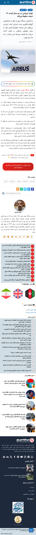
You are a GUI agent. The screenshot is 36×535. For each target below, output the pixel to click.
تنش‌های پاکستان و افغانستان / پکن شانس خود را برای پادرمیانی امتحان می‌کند (14, 383)
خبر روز (6, 181)
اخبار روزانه (25, 181)
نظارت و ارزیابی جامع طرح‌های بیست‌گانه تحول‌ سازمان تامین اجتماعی (17, 272)
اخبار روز (32, 181)
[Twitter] (11, 457)
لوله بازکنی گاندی (31, 310)
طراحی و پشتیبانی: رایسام (6, 533)
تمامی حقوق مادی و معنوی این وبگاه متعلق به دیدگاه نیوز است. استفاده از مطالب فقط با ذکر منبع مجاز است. (18, 530)
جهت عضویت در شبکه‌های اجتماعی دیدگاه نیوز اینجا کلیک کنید (18, 166)
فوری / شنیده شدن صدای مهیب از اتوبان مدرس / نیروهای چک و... (17, 254)
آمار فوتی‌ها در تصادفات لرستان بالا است (17, 468)
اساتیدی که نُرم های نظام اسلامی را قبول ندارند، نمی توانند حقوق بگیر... (16, 246)
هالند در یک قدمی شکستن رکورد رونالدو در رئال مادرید (17, 276)
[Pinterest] (18, 457)
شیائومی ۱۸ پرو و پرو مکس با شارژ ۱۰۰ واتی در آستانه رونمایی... (17, 362)
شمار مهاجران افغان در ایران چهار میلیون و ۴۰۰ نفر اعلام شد (15, 428)
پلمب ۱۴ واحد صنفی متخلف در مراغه (21, 353)
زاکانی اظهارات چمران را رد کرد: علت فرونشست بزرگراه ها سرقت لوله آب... (17, 265)
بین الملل (12, 181)
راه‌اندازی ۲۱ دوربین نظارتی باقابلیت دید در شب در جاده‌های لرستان (15, 476)
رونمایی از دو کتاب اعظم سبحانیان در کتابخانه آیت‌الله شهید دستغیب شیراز (16, 339)
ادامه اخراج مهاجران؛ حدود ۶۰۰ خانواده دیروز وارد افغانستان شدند (13, 405)
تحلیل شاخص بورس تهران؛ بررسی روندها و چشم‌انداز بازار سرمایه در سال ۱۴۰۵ (16, 348)
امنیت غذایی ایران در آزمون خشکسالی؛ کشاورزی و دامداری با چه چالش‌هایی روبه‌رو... (17, 330)
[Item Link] (30, 383)
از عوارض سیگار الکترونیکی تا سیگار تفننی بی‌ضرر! (17, 280)
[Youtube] (21, 457)
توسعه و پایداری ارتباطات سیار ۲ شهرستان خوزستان (16, 250)
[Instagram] (25, 457)
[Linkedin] (7, 457)
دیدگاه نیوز (25, 90)
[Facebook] (14, 457)
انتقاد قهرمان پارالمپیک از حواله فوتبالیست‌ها (18, 261)
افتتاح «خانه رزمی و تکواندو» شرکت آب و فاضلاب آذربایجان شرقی (17, 357)
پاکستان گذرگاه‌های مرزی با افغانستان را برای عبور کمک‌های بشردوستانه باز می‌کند (13, 416)
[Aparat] (4, 457)
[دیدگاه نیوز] (27, 2)
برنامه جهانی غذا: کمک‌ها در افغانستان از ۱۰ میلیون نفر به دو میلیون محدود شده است (13, 394)
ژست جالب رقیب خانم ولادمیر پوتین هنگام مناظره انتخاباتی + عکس (16, 269)
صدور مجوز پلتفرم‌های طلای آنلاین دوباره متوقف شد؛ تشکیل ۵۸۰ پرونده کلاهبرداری (16, 326)
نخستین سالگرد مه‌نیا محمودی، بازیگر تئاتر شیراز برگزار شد (16, 335)
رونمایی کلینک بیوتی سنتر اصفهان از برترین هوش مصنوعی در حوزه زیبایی (17, 321)
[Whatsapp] (32, 457)
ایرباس (18, 181)
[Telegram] (28, 457)
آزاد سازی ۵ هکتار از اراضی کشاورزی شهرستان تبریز (17, 370)
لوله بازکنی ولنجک (31, 312)
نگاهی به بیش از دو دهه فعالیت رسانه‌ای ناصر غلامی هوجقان (17, 366)
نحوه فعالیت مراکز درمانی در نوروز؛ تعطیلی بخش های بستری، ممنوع (17, 257)
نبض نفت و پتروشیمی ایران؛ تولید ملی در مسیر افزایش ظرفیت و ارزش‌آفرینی (16, 344)
